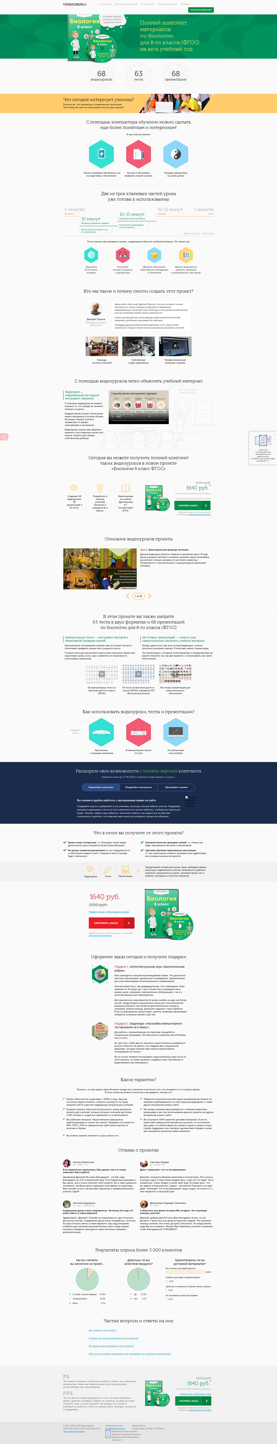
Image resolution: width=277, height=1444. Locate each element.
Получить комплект (201, 10)
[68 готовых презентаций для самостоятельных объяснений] (175, 674)
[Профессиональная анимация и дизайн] (175, 346)
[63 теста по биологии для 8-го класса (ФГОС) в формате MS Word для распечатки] (138, 674)
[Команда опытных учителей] (101, 346)
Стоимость (147, 4)
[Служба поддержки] (3, 436)
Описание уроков (126, 4)
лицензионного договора (199, 514)
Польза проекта (167, 4)
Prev (127, 596)
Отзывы (185, 4)
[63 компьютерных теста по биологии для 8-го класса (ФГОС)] (101, 674)
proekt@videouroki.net (115, 1429)
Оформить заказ (187, 505)
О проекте (105, 4)
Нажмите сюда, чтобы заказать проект (109, 912)
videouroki (74, 4)
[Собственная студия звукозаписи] (138, 346)
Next (149, 596)
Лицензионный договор (74, 1431)
